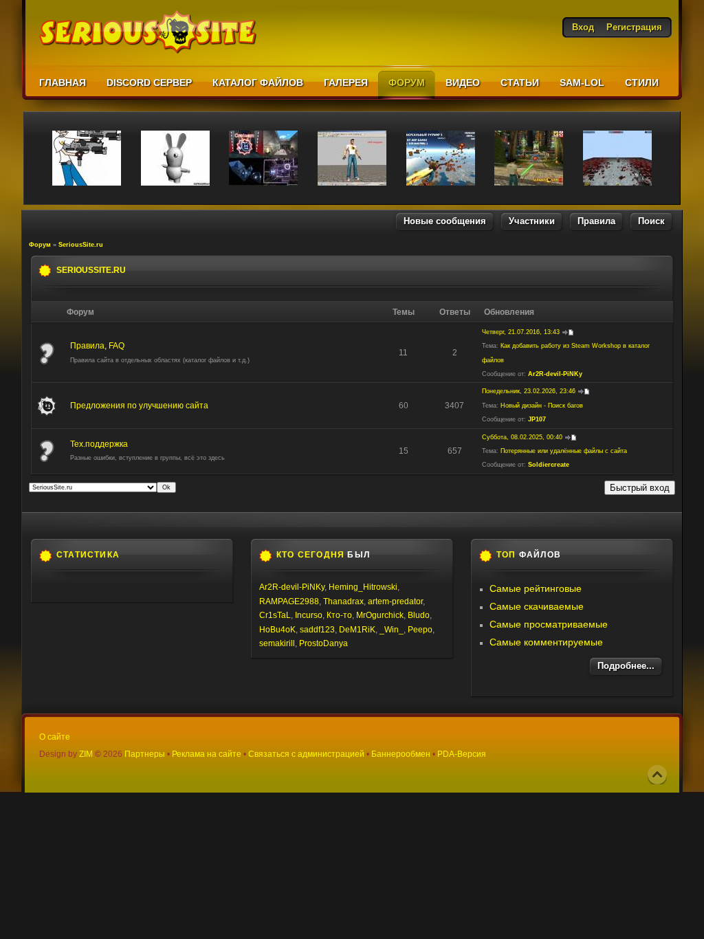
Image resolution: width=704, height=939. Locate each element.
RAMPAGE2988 (289, 601)
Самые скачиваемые (537, 606)
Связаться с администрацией (306, 754)
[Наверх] (657, 774)
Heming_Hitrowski (363, 587)
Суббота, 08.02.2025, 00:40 (522, 437)
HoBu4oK (277, 629)
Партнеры (144, 754)
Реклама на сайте (206, 754)
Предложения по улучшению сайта (139, 405)
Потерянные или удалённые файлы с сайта (563, 451)
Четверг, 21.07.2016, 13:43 (521, 332)
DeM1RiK (357, 629)
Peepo (420, 629)
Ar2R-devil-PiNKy (555, 374)
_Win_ (392, 629)
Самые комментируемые (546, 642)
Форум (40, 244)
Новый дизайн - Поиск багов (541, 405)
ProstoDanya (323, 643)
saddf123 (317, 629)
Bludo (419, 615)
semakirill (277, 643)
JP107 (537, 419)
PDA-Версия (461, 754)
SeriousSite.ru (80, 244)
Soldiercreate (548, 464)
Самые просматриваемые (549, 624)
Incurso (308, 615)
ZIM (86, 754)
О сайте (54, 737)
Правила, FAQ (97, 346)
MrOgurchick (380, 615)
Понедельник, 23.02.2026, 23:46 (528, 391)
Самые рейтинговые (536, 588)
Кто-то (339, 615)
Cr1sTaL (275, 615)
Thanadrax (343, 601)
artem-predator (395, 601)
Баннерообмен (400, 754)
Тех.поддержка (99, 444)
